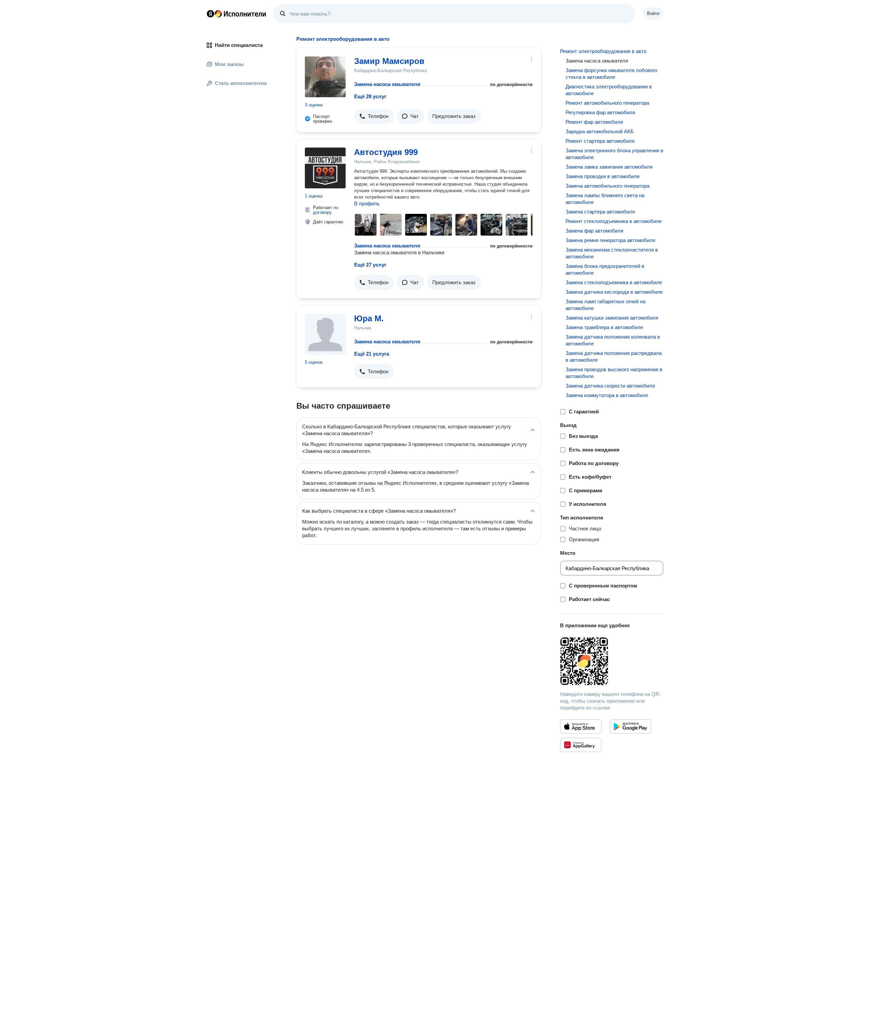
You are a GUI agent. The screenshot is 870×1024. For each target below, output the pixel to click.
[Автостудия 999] (325, 168)
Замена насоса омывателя (387, 84)
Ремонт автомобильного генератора (607, 103)
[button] (374, 116)
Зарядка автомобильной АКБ (600, 131)
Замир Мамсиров (389, 61)
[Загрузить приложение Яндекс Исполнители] (611, 661)
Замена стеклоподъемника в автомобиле (614, 282)
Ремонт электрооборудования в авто (603, 51)
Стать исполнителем (241, 83)
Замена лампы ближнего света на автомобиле (605, 198)
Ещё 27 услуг (370, 265)
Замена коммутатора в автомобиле (607, 395)
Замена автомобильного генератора (607, 186)
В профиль (367, 203)
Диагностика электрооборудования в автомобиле (609, 90)
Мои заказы (229, 64)
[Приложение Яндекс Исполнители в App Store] (581, 726)
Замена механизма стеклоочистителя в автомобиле (612, 253)
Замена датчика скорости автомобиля (610, 386)
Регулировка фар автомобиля (600, 112)
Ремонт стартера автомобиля (600, 141)
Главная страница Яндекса (210, 13)
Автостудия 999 (386, 152)
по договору (325, 210)
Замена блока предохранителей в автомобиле (605, 269)
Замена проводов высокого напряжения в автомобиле (614, 372)
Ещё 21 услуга (371, 354)
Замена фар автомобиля (594, 231)
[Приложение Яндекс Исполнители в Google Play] (630, 726)
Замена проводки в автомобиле (603, 176)
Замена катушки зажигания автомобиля (612, 318)
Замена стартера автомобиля (600, 212)
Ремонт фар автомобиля (594, 122)
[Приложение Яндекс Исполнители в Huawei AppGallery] (581, 745)
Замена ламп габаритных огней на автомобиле (605, 304)
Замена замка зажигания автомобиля (609, 167)
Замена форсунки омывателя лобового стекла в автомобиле (611, 73)
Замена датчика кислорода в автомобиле (614, 292)
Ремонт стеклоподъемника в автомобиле (614, 221)
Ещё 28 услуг (370, 96)
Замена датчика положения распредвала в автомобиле (614, 356)
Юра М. (369, 318)
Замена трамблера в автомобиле (604, 327)
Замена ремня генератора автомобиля (610, 240)
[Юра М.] (325, 334)
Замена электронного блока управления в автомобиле (614, 154)
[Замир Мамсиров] (325, 76)
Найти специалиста (239, 45)
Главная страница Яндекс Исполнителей (236, 13)
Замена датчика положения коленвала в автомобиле (613, 340)
